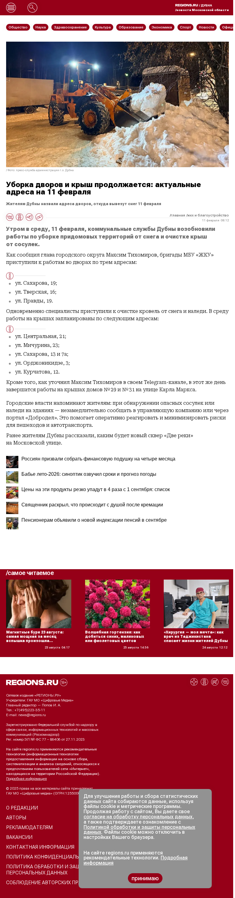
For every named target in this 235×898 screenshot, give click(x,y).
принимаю (145, 878)
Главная (178, 215)
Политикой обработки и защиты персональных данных (139, 829)
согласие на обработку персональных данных (138, 817)
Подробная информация (26, 778)
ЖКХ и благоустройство (208, 215)
